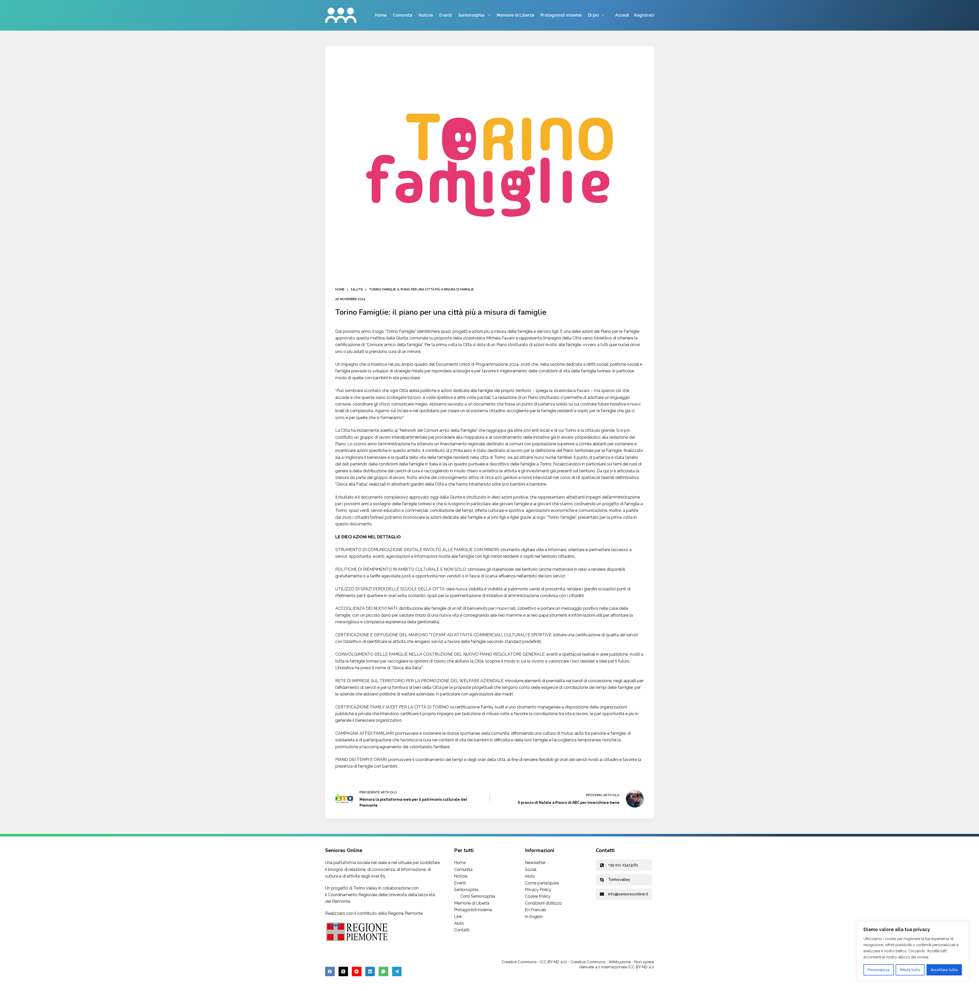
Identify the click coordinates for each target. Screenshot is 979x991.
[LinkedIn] (370, 971)
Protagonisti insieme (561, 15)
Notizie (426, 15)
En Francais (535, 909)
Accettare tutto (944, 970)
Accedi (622, 15)
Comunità (402, 15)
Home (381, 15)
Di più (593, 15)
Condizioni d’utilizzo (543, 903)
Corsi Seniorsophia (477, 896)
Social (530, 869)
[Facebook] (330, 971)
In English (534, 916)
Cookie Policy (537, 896)
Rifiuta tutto (910, 970)
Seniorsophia (471, 15)
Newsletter (535, 862)
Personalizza (879, 970)
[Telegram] (397, 971)
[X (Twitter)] (343, 971)
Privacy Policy (538, 889)
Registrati (644, 15)
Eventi (445, 15)
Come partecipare (542, 883)
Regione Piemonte (405, 913)
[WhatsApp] (383, 971)
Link (458, 916)
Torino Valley (365, 888)
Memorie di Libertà (515, 15)
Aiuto (459, 923)
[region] (913, 951)
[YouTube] (357, 971)
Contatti (461, 930)
